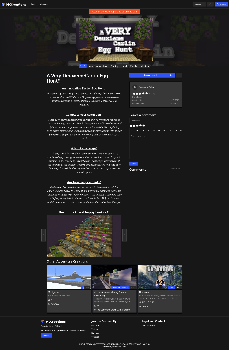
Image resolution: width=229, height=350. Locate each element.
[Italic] (148, 130)
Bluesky (95, 333)
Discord (95, 325)
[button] (133, 93)
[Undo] (131, 130)
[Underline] (154, 130)
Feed (33, 4)
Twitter (94, 329)
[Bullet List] (164, 130)
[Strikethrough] (159, 130)
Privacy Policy (148, 325)
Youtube (95, 336)
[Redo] (137, 130)
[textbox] (155, 146)
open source (62, 330)
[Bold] (143, 130)
